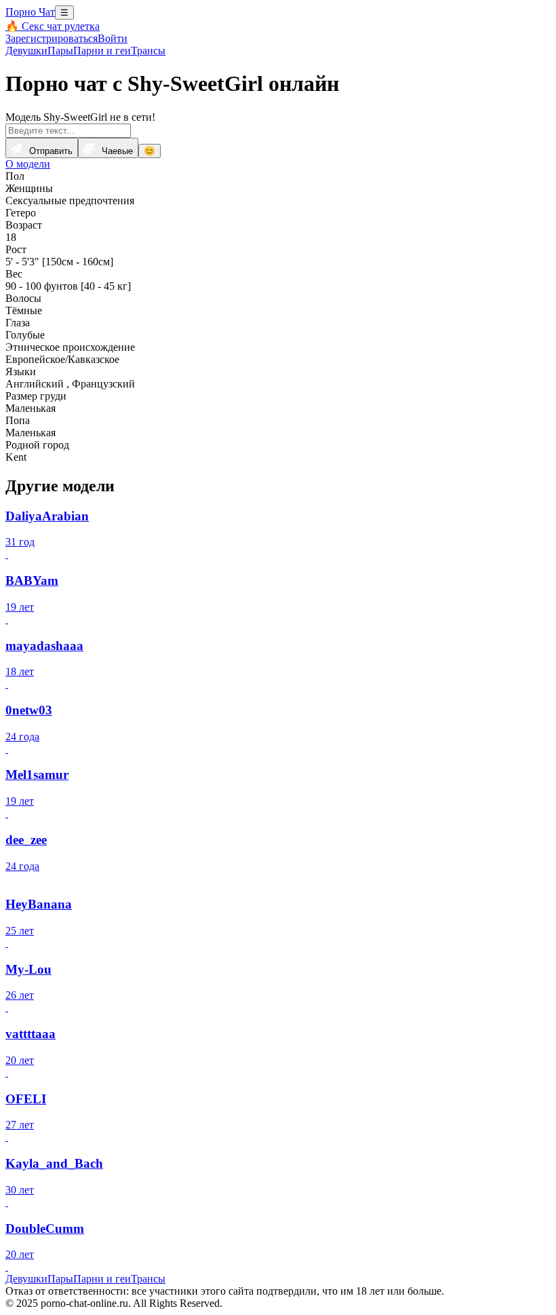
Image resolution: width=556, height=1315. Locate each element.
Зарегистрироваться (51, 38)
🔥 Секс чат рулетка (52, 26)
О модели (27, 164)
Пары (60, 50)
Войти (112, 38)
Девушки (26, 50)
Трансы (148, 50)
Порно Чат (30, 12)
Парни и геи (102, 50)
